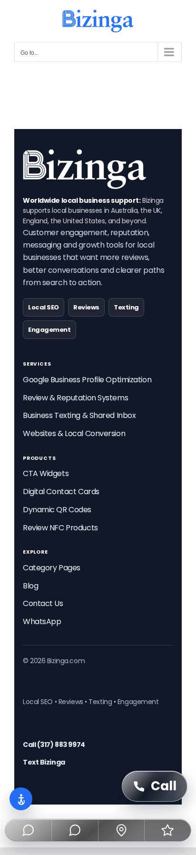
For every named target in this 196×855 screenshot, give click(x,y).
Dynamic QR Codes (57, 509)
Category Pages (51, 567)
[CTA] (28, 830)
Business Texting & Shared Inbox (79, 415)
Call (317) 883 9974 (54, 744)
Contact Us (43, 603)
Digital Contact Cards (61, 491)
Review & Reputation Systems (75, 397)
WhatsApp (42, 621)
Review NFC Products (60, 527)
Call (163, 786)
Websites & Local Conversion (74, 433)
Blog (30, 585)
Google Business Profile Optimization (87, 379)
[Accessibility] (21, 798)
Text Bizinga (44, 762)
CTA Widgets (46, 473)
